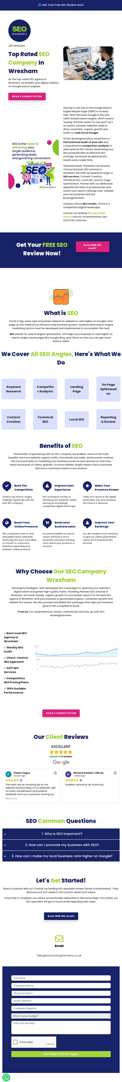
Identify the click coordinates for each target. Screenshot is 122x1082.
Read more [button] (11, 798)
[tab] (60, 833)
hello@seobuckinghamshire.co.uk (59, 955)
